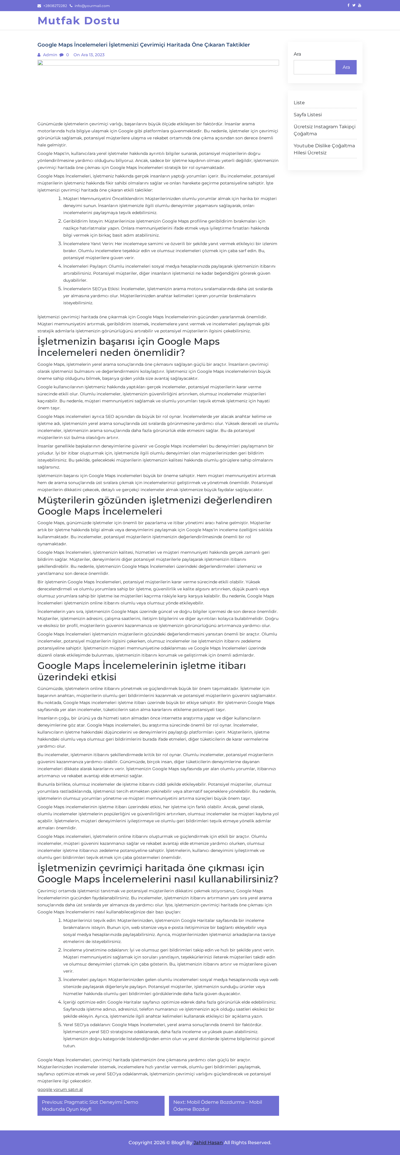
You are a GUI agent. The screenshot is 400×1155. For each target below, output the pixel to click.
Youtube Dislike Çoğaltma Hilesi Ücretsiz (324, 149)
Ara (297, 54)
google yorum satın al (60, 1089)
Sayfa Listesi (308, 114)
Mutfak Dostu (78, 20)
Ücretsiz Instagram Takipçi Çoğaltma (324, 130)
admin (49, 54)
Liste (299, 102)
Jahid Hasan (208, 1142)
